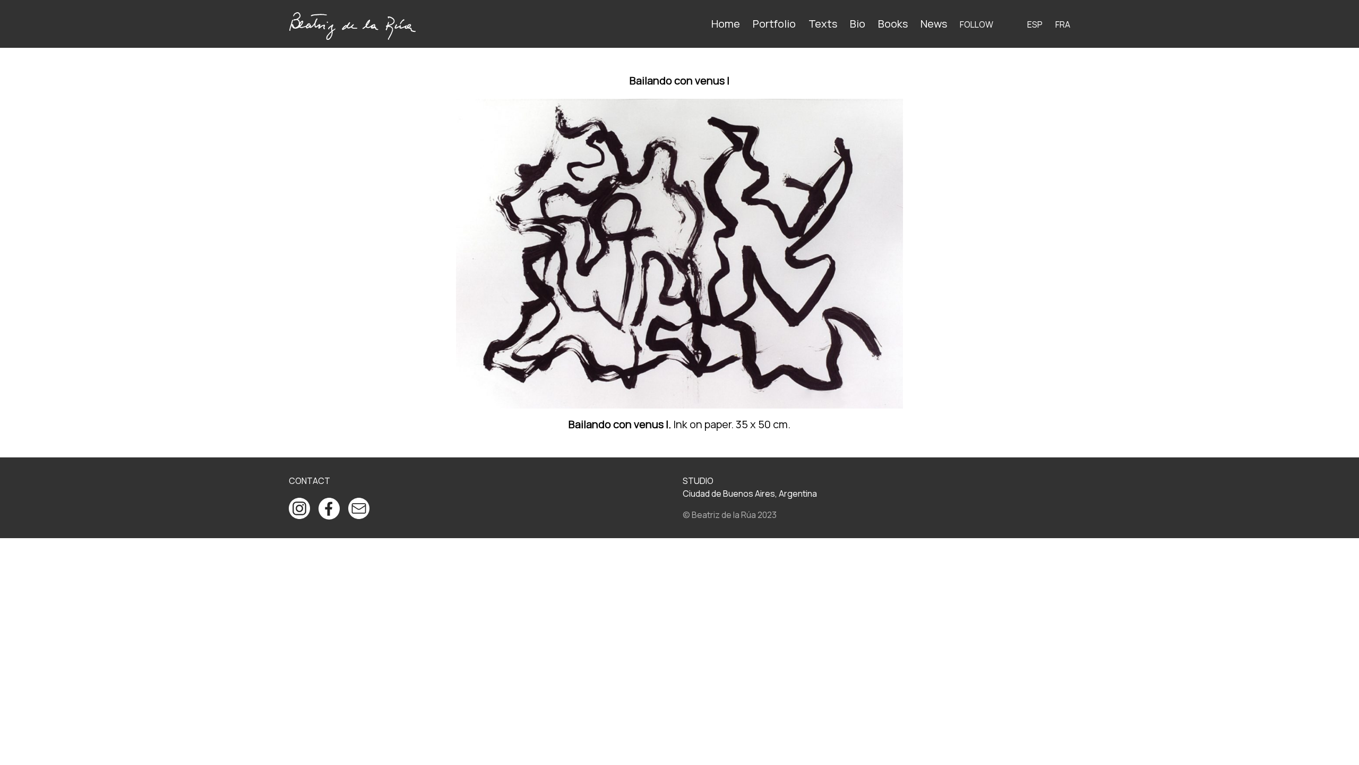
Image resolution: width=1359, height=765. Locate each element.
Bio (857, 23)
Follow (976, 24)
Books (893, 23)
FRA (1062, 24)
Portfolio (774, 23)
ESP (1035, 24)
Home (725, 23)
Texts (822, 23)
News (934, 23)
